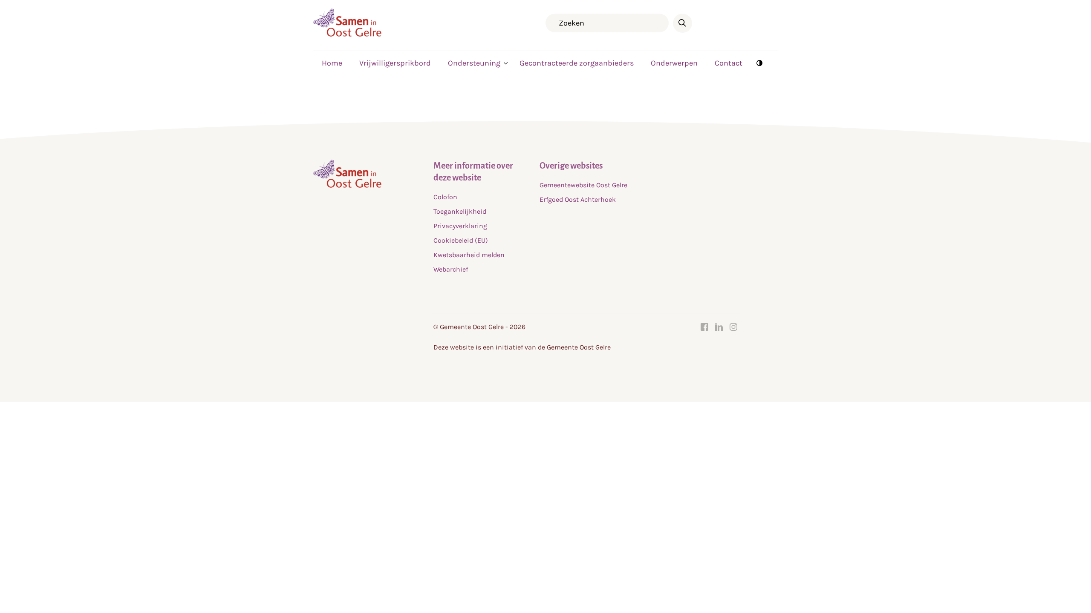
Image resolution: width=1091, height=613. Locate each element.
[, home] (347, 34)
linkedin (719, 327)
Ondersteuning (474, 63)
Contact (728, 63)
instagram (733, 327)
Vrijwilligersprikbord (395, 63)
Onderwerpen (674, 63)
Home (332, 63)
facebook (704, 327)
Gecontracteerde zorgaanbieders (577, 63)
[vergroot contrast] (759, 62)
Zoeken (682, 23)
